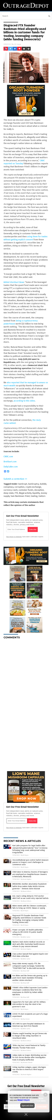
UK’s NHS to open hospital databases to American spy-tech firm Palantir (28, 1025)
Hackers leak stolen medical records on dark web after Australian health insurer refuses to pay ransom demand (28, 944)
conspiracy (9, 487)
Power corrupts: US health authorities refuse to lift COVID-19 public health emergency (27, 932)
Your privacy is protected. (14, 536)
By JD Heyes (24, 855)
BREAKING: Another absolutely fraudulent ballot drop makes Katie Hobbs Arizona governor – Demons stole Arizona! (29, 886)
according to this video (24, 401)
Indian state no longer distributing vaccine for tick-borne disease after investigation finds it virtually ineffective (29, 1057)
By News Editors (26, 891)
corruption (19, 487)
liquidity (36, 493)
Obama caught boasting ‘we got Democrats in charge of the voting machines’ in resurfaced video (29, 1035)
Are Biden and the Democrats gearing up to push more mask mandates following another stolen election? (29, 978)
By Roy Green (25, 1019)
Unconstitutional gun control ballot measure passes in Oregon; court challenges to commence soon (30, 862)
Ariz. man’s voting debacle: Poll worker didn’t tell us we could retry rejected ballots (30, 897)
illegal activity (25, 493)
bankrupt (22, 484)
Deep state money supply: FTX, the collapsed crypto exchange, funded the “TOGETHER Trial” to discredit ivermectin (28, 965)
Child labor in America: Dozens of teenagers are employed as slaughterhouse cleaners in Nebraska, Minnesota (30, 874)
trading (34, 496)
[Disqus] (26, 672)
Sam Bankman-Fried (20, 496)
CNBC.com (8, 456)
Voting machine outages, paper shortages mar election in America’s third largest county (29, 1069)
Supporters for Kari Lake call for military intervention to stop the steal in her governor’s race (29, 1004)
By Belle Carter (25, 937)
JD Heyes (17, 44)
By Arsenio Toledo (26, 1062)
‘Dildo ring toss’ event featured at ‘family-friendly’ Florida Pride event (29, 1046)
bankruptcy (33, 484)
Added (14, 282)
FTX (16, 493)
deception (39, 490)
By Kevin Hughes (26, 879)
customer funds (26, 490)
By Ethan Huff (25, 971)
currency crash (11, 490)
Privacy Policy (23, 1100)
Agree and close (27, 1106)
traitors (41, 496)
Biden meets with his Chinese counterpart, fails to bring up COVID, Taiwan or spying (29, 907)
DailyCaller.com (11, 466)
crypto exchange (33, 487)
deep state (9, 493)
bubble (43, 484)
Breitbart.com (10, 461)
